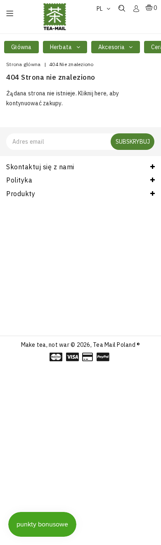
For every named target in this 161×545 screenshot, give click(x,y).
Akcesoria (112, 47)
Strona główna (23, 64)
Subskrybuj (133, 141)
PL (100, 8)
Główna (21, 47)
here (101, 93)
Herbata (61, 47)
